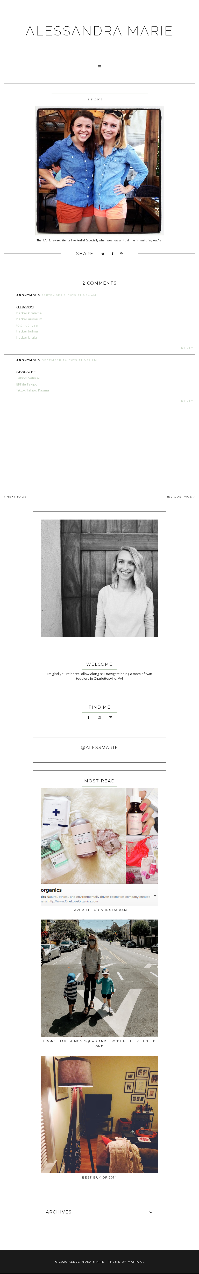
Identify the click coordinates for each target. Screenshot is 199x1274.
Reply (187, 348)
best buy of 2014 (99, 1177)
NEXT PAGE (16, 496)
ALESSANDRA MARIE (100, 31)
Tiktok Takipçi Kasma (32, 390)
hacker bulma (27, 331)
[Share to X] (103, 254)
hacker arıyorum (29, 319)
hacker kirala (26, 337)
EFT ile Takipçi (27, 384)
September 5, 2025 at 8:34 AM (69, 295)
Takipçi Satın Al (28, 378)
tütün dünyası (27, 325)
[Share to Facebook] (112, 254)
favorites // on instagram (99, 910)
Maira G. (136, 1261)
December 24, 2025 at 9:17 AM (69, 360)
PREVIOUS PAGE (179, 496)
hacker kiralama (29, 313)
